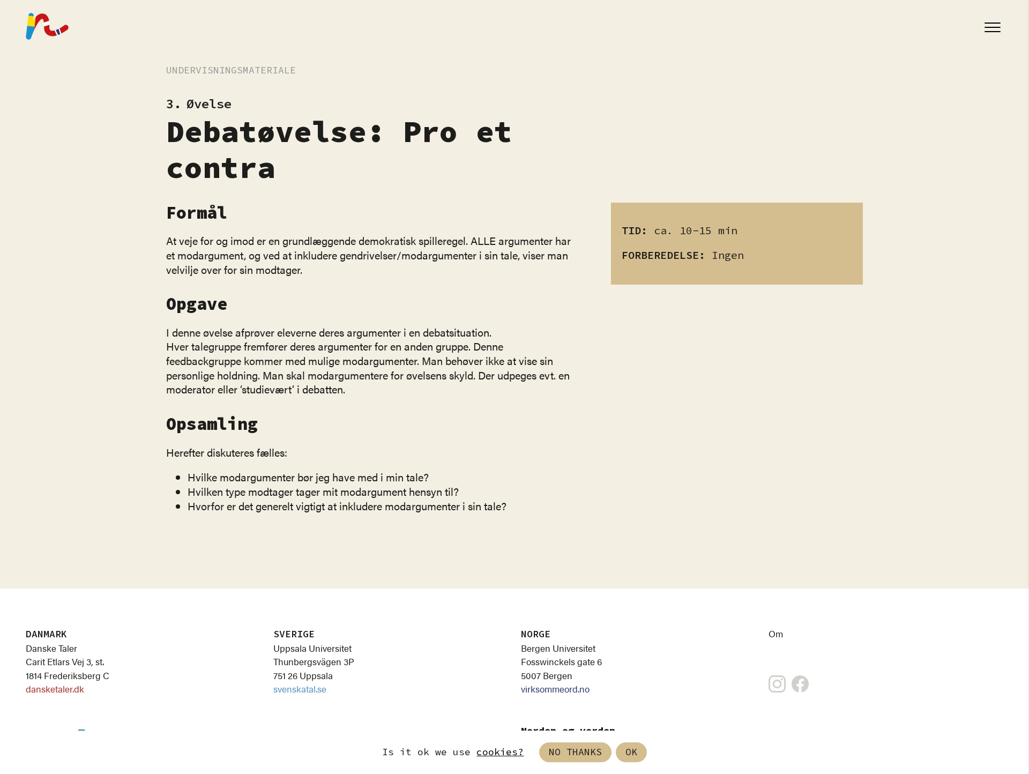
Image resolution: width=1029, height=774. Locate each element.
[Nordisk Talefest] (47, 27)
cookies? (500, 752)
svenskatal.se (299, 688)
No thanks (575, 752)
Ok (631, 752)
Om (776, 633)
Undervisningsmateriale (231, 70)
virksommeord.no (555, 688)
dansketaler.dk (55, 688)
